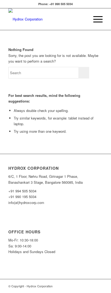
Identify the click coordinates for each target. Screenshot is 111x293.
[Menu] (95, 19)
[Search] (82, 19)
